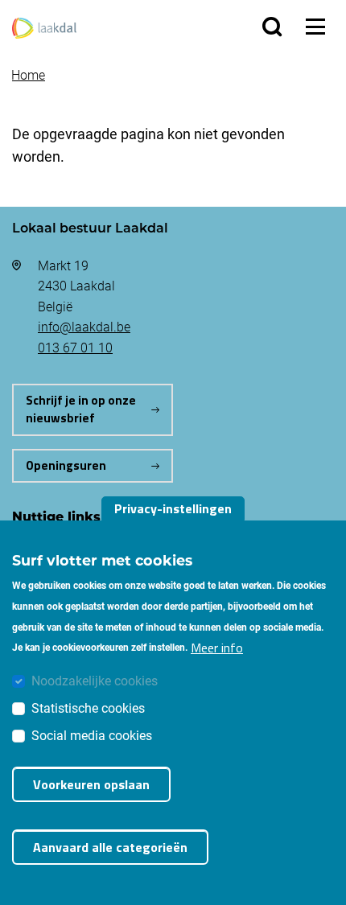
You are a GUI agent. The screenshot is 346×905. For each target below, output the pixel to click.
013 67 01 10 (75, 347)
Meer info (217, 647)
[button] (272, 26)
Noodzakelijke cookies (94, 680)
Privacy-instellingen (173, 508)
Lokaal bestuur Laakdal (90, 227)
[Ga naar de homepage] (44, 26)
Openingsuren (66, 465)
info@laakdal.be (84, 326)
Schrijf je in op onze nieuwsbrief (81, 409)
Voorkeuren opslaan (91, 784)
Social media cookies (91, 734)
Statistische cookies (88, 707)
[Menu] (315, 26)
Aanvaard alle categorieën (110, 847)
